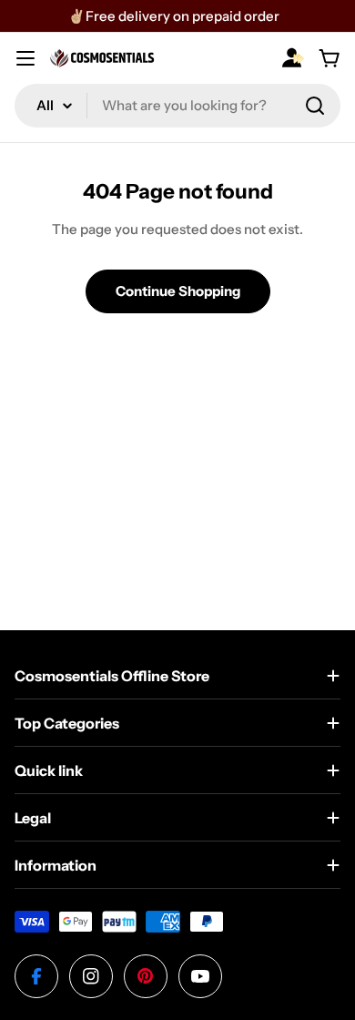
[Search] (315, 106)
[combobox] (177, 106)
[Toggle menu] (25, 58)
